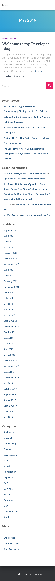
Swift (6, 483)
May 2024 (8, 304)
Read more (40, 71)
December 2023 (11, 326)
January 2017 (10, 406)
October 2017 (10, 389)
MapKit (7, 466)
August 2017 (10, 400)
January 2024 (10, 321)
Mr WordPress (11, 215)
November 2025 (11, 264)
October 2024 (10, 292)
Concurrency (10, 443)
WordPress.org (11, 549)
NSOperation (10, 472)
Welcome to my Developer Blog (36, 215)
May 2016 (8, 417)
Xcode (7, 517)
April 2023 (8, 349)
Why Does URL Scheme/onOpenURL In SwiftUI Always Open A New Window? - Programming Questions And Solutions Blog (25, 189)
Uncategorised (9, 39)
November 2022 (11, 366)
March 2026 (9, 247)
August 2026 (10, 230)
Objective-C (9, 477)
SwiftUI (7, 494)
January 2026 (10, 259)
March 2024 (9, 315)
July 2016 (8, 411)
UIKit (6, 506)
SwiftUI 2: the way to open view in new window (25, 173)
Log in (7, 532)
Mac (6, 460)
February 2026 (10, 253)
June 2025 (9, 276)
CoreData (8, 449)
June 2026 (9, 242)
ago (18, 76)
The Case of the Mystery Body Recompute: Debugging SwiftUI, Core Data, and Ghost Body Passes (26, 154)
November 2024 (11, 287)
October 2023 (10, 332)
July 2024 (8, 298)
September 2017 (11, 394)
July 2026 (8, 236)
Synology (8, 500)
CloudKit (8, 438)
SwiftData (8, 489)
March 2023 (9, 355)
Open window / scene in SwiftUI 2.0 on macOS (25, 178)
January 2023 (10, 361)
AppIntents (9, 432)
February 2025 (10, 281)
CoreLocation (10, 455)
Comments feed (11, 543)
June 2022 (9, 372)
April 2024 (8, 309)
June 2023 (9, 338)
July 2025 (8, 270)
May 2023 (8, 343)
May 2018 (8, 383)
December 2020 (11, 377)
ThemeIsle (37, 574)
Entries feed (9, 538)
